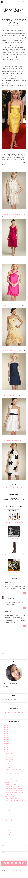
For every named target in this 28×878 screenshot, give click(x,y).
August (7, 761)
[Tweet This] (6, 487)
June (7, 765)
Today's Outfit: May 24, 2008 (12, 786)
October (8, 757)
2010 (5, 747)
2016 (5, 735)
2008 (5, 751)
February (8, 834)
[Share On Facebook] (10, 487)
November (8, 755)
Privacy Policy (13, 870)
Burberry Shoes (9, 810)
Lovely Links (8, 804)
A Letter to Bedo (9, 796)
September (8, 759)
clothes (10, 25)
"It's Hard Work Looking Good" (13, 816)
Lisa (6, 597)
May (7, 767)
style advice (16, 25)
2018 (5, 731)
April (7, 830)
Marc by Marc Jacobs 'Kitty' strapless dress (12, 350)
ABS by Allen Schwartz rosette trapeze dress (13, 168)
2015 (5, 737)
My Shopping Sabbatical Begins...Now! (14, 820)
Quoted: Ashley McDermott (12, 773)
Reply (25, 593)
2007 (5, 838)
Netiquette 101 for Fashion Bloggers (14, 788)
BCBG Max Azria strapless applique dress (12, 305)
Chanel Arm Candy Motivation (12, 808)
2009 (5, 749)
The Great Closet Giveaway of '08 (13, 818)
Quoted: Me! (8, 826)
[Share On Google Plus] (14, 487)
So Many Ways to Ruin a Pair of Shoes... (14, 824)
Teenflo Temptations (10, 784)
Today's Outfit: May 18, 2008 (12, 798)
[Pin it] (17, 487)
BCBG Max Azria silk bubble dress (10, 261)
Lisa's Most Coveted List (11, 779)
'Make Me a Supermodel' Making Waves (15, 790)
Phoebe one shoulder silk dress (9, 395)
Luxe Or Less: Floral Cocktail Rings (13, 771)
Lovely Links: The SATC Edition (13, 769)
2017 (5, 733)
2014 (5, 739)
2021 (5, 725)
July (7, 763)
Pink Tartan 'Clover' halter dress (10, 440)
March (7, 832)
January (8, 836)
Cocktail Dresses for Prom (11, 822)
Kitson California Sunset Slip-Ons (13, 812)
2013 (5, 741)
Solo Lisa (7, 870)
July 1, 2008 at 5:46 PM (9, 584)
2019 (5, 729)
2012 (5, 743)
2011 (5, 745)
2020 (5, 727)
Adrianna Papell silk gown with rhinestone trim (13, 214)
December (8, 753)
